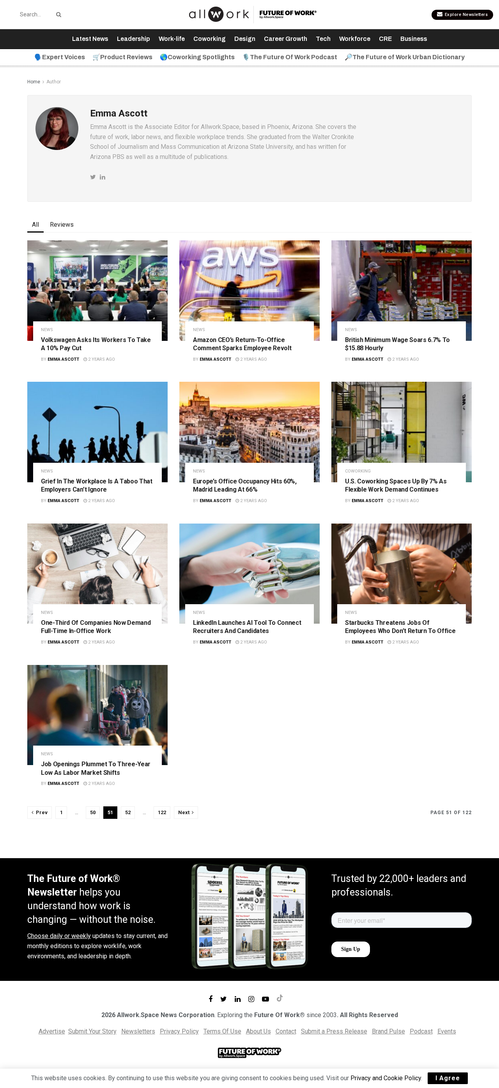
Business (413, 38)
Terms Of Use (222, 1031)
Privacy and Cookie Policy (385, 1078)
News (47, 330)
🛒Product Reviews (122, 57)
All (35, 224)
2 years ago (101, 359)
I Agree (447, 1078)
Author (53, 82)
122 (162, 812)
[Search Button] (57, 14)
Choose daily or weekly (59, 936)
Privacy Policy (179, 1031)
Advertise (52, 1031)
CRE (385, 38)
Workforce (354, 38)
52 (128, 812)
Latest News (90, 38)
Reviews (62, 224)
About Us (258, 1031)
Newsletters (138, 1031)
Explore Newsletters (465, 14)
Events (446, 1031)
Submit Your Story (92, 1031)
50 (93, 812)
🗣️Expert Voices (59, 57)
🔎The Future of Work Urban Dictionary (405, 57)
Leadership (133, 38)
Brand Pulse (388, 1031)
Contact (286, 1031)
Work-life (172, 38)
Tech (323, 38)
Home (33, 82)
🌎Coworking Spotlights (197, 57)
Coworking (209, 38)
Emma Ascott (63, 359)
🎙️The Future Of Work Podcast (289, 57)
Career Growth (285, 38)
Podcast (421, 1031)
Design (244, 38)
